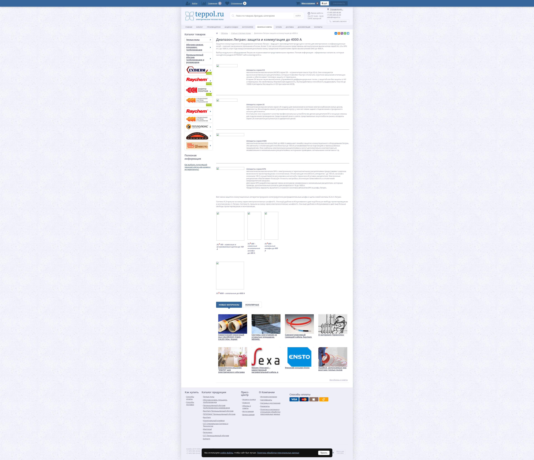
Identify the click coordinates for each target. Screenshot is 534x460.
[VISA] (294, 399)
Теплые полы (193, 39)
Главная (188, 27)
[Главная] (217, 33)
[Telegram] (348, 33)
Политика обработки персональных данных (278, 452)
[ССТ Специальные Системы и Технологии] (199, 119)
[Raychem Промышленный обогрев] (199, 81)
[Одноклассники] (339, 33)
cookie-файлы (226, 452)
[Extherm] (199, 70)
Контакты (318, 27)
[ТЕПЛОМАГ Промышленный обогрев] (199, 91)
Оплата (279, 27)
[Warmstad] (199, 145)
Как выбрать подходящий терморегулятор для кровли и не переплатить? (197, 167)
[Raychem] (199, 111)
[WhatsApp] (345, 33)
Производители (214, 27)
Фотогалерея (247, 27)
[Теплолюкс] (199, 127)
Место (338, 451)
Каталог (199, 27)
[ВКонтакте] (336, 33)
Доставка (290, 27)
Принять (323, 453)
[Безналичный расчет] (323, 399)
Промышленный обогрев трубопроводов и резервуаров (195, 58)
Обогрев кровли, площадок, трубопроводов (195, 47)
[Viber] (342, 33)
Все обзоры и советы (339, 380)
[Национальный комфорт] (199, 136)
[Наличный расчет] (313, 399)
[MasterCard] (304, 399)
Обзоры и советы (264, 27)
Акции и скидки (231, 27)
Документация (304, 27)
